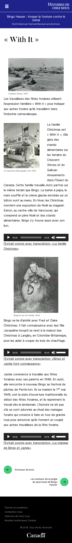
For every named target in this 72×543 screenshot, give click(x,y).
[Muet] (53, 237)
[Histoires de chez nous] (60, 6)
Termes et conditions (16, 507)
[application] (36, 237)
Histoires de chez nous (17, 516)
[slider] (61, 237)
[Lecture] (8, 237)
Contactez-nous (13, 511)
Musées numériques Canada (20, 520)
